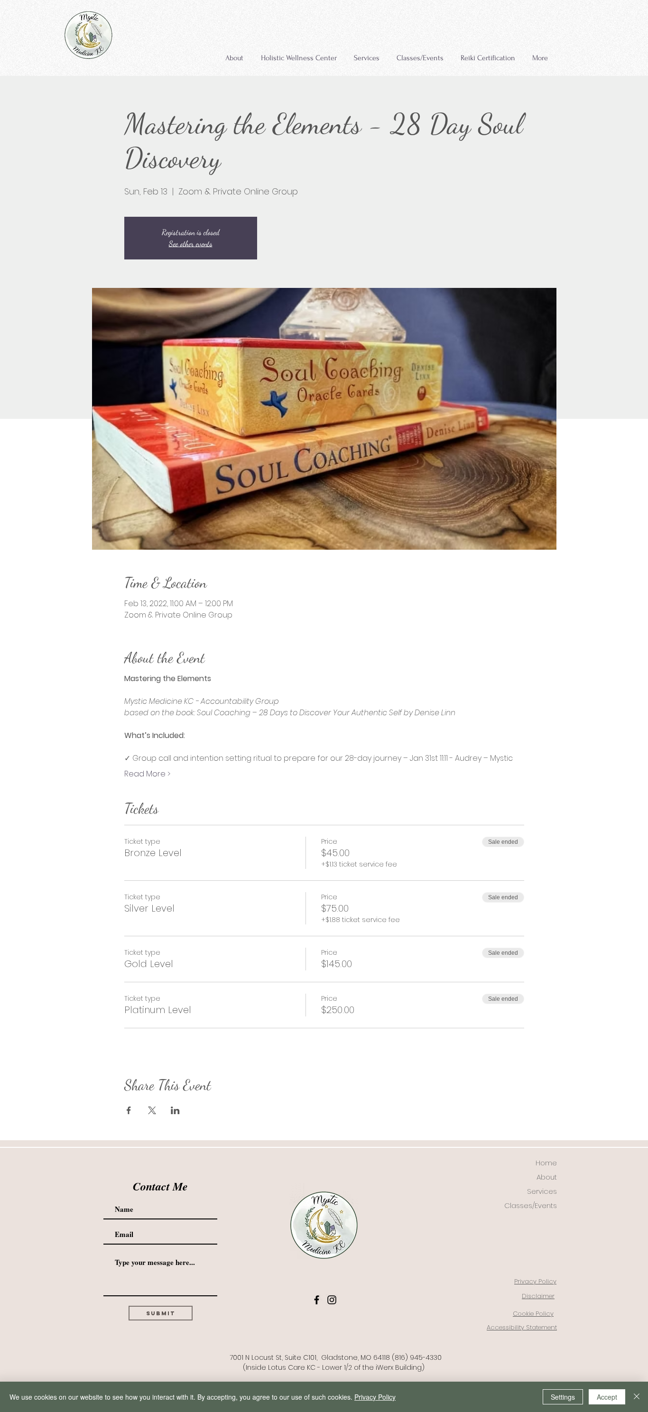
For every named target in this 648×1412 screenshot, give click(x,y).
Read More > (147, 774)
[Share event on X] (152, 1110)
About (547, 1177)
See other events (191, 243)
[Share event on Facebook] (128, 1110)
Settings (563, 1397)
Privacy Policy (375, 1397)
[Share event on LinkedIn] (175, 1110)
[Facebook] (317, 1300)
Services (542, 1191)
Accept (607, 1397)
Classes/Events (530, 1205)
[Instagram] (332, 1300)
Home (546, 1163)
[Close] (636, 1396)
